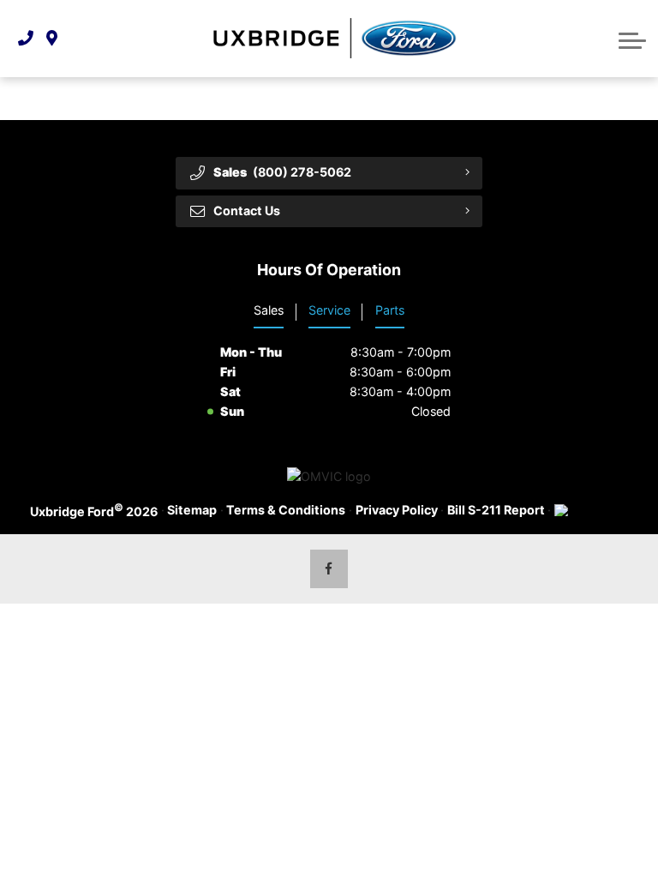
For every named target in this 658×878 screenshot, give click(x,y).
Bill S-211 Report (496, 509)
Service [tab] (329, 310)
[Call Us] (25, 38)
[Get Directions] (51, 38)
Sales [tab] (269, 310)
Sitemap (192, 509)
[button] (632, 38)
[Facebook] (329, 569)
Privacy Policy (397, 509)
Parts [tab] (389, 310)
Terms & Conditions (285, 509)
